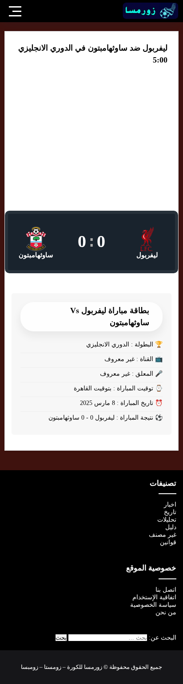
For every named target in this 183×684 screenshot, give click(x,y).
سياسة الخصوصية (153, 604)
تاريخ (170, 512)
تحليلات (166, 519)
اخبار (170, 504)
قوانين (168, 542)
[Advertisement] (91, 144)
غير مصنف (162, 534)
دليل (170, 527)
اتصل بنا (165, 589)
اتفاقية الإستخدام (154, 597)
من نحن (165, 612)
